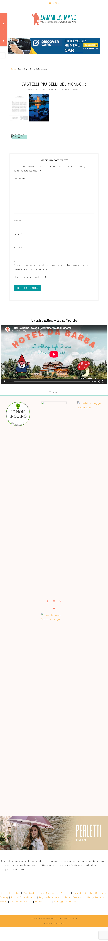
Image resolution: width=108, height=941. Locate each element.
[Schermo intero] (103, 381)
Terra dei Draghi (83, 893)
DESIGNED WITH (70, 918)
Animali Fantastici (73, 897)
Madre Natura (43, 901)
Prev (17, 136)
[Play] (4, 381)
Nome (18, 220)
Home (13, 69)
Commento (21, 178)
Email (18, 234)
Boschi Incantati (10, 893)
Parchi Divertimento (23, 897)
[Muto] (99, 381)
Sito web (19, 247)
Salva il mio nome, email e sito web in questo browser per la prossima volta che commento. (51, 267)
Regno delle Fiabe (21, 901)
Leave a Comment (70, 90)
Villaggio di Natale (65, 901)
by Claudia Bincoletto (54, 924)
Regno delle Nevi (49, 897)
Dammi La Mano (54, 18)
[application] (54, 354)
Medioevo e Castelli (58, 893)
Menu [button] (56, 3)
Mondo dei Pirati (33, 893)
